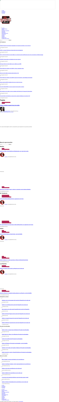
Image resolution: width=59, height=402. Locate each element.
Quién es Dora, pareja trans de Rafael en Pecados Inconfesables (15, 329)
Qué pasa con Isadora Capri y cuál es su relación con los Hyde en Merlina (15, 189)
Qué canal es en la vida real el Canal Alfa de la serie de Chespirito (15, 309)
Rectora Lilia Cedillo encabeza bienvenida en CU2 (9, 73)
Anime (3, 230)
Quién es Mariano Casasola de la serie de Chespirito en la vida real (16, 322)
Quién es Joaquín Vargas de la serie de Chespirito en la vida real (15, 318)
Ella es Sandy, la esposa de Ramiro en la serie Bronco (13, 359)
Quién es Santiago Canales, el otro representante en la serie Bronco (16, 363)
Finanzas (3, 35)
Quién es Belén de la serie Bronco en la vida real (12, 372)
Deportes (3, 31)
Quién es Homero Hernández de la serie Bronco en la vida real (15, 381)
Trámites (3, 103)
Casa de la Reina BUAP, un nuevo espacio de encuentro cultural (12, 86)
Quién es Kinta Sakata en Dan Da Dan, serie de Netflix (11, 234)
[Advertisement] (27, 119)
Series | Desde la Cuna (5, 149)
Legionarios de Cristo (5, 195)
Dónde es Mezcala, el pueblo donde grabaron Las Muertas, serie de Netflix (16, 293)
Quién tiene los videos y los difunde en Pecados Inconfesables (15, 334)
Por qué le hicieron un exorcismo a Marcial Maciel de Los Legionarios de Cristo (16, 224)
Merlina (3, 29)
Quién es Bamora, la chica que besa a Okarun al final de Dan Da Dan (14, 259)
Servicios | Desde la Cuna (6, 102)
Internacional (4, 37)
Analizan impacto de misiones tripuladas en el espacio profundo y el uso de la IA (15, 45)
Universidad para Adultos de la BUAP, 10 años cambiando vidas (12, 68)
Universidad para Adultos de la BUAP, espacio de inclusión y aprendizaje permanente (16, 77)
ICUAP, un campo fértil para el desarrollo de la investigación (11, 50)
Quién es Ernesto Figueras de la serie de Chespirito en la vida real (16, 313)
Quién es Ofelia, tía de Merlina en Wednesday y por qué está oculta (14, 151)
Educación (3, 32)
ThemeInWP (21, 401)
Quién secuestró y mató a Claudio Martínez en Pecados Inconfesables (16, 352)
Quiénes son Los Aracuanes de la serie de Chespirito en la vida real (16, 300)
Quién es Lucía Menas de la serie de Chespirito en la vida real (15, 304)
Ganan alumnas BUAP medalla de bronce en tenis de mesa (11, 82)
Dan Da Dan (4, 231)
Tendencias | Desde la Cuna (6, 222)
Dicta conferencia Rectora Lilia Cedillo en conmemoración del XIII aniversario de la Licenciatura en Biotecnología (21, 54)
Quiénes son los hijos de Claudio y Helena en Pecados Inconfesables (16, 347)
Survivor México (4, 28)
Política (3, 36)
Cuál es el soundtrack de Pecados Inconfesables (12, 338)
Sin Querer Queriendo (5, 30)
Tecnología (4, 34)
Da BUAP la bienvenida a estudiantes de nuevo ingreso (10, 59)
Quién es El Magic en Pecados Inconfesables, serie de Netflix (15, 343)
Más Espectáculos (5, 33)
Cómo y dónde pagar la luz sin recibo (10, 105)
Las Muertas (4, 265)
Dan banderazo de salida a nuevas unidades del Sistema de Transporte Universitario (16, 91)
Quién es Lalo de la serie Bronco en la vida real (12, 368)
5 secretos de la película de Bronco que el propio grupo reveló (15, 377)
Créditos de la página (5, 38)
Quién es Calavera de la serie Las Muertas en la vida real (12, 268)
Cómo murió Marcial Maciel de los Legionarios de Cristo (12, 198)
